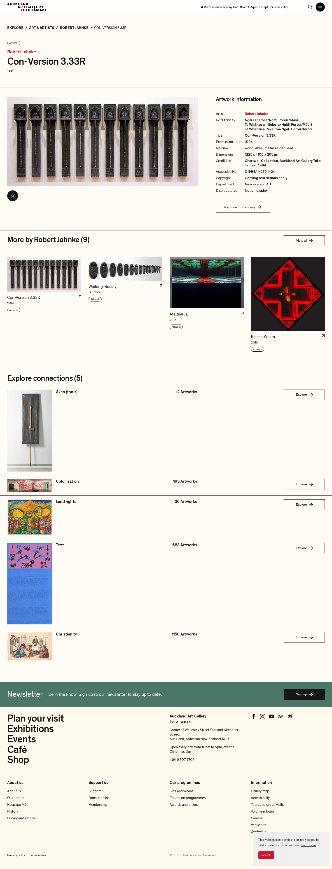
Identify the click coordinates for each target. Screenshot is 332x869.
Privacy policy (16, 855)
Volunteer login (262, 811)
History (12, 811)
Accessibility (260, 797)
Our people (15, 797)
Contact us (259, 831)
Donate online (99, 797)
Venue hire (259, 824)
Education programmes (188, 797)
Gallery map (260, 791)
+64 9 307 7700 (182, 759)
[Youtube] (271, 716)
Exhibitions (30, 728)
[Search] (310, 7)
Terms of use (37, 855)
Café (17, 749)
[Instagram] (262, 716)
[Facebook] (253, 716)
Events (21, 739)
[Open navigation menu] (320, 7)
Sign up (301, 694)
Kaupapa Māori (18, 804)
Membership (98, 804)
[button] (44, 304)
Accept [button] (266, 855)
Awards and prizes (184, 804)
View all (301, 240)
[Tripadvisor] (280, 716)
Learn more (308, 845)
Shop (18, 759)
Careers (257, 818)
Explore (301, 394)
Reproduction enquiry (240, 207)
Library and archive (21, 818)
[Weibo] (289, 716)
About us (14, 791)
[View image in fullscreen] (12, 195)
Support (95, 791)
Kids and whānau (182, 791)
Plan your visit (35, 718)
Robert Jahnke (21, 52)
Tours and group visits (267, 804)
